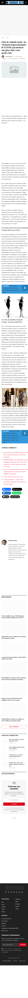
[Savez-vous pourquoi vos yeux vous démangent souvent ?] (4, 741)
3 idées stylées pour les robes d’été (13, 477)
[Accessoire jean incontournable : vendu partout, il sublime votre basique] (14, 648)
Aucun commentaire (13, 58)
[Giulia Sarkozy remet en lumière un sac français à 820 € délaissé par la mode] (14, 627)
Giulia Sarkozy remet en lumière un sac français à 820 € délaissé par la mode (14, 637)
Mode (4, 58)
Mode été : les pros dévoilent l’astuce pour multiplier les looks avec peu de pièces (12, 699)
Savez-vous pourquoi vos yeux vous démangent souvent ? (16, 740)
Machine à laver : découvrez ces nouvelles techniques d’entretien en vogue (16, 764)
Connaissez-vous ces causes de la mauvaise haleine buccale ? (16, 755)
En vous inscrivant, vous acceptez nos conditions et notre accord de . (14, 809)
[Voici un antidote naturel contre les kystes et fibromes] (4, 748)
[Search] (25, 2)
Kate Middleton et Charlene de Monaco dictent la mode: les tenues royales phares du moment (14, 678)
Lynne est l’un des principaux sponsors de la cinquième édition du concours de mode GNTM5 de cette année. (16, 471)
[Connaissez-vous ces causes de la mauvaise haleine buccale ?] (4, 756)
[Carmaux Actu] (15, 2)
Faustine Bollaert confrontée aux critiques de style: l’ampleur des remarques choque (13, 720)
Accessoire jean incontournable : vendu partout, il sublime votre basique (14, 658)
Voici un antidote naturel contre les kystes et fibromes (16, 747)
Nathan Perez (9, 56)
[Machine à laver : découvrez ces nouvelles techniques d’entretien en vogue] (4, 764)
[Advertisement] (14, 20)
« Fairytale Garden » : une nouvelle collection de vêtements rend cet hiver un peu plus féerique (15, 482)
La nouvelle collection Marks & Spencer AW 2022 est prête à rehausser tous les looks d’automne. (16, 455)
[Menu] (3, 2)
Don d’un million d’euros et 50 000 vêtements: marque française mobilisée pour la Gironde (13, 617)
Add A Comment (14, 726)
